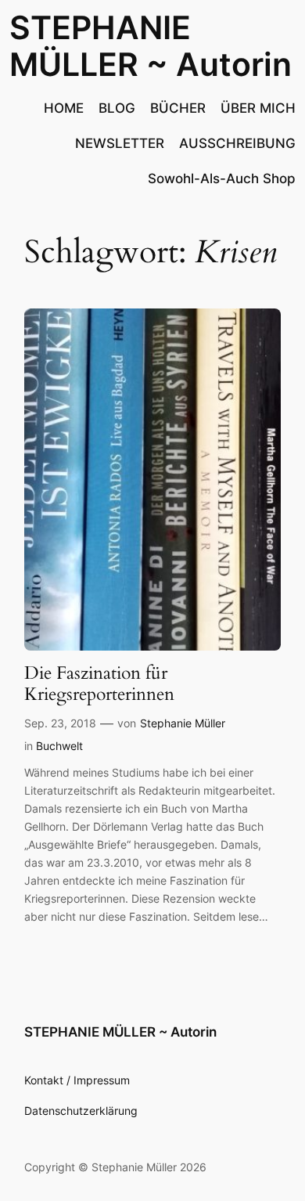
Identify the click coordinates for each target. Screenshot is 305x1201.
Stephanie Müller (182, 723)
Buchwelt (59, 745)
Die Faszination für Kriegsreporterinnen (99, 684)
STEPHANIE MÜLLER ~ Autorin (150, 46)
